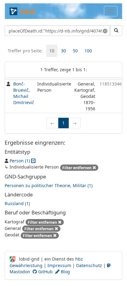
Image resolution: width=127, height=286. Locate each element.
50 (75, 51)
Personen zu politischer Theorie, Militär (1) (48, 185)
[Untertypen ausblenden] (33, 161)
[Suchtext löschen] (105, 31)
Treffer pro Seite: (25, 51)
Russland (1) (17, 203)
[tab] (51, 51)
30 (63, 51)
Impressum (59, 265)
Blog (64, 272)
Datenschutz (89, 265)
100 (88, 51)
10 (51, 51)
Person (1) (20, 161)
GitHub (45, 272)
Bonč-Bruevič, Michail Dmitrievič (23, 93)
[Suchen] (116, 30)
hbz (79, 259)
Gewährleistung (26, 265)
